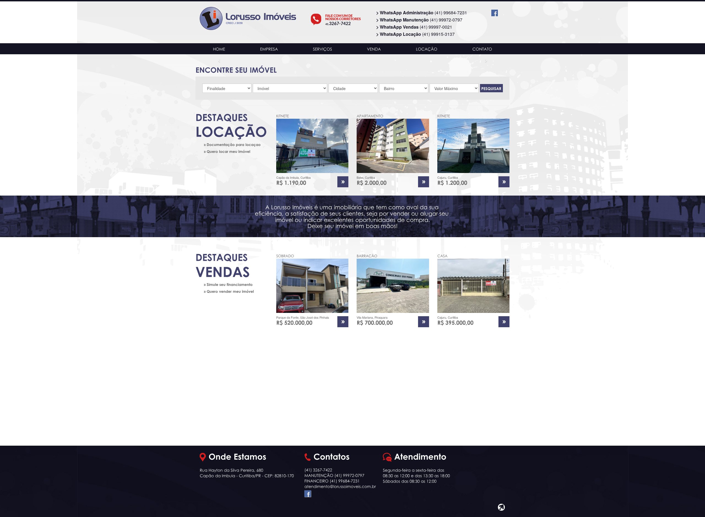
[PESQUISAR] (491, 88)
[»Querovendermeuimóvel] (232, 291)
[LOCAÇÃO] (426, 48)
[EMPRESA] (269, 48)
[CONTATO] (482, 48)
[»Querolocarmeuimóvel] (232, 151)
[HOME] (219, 48)
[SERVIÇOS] (322, 48)
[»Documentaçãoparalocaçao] (232, 144)
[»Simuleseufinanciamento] (232, 284)
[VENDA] (373, 48)
